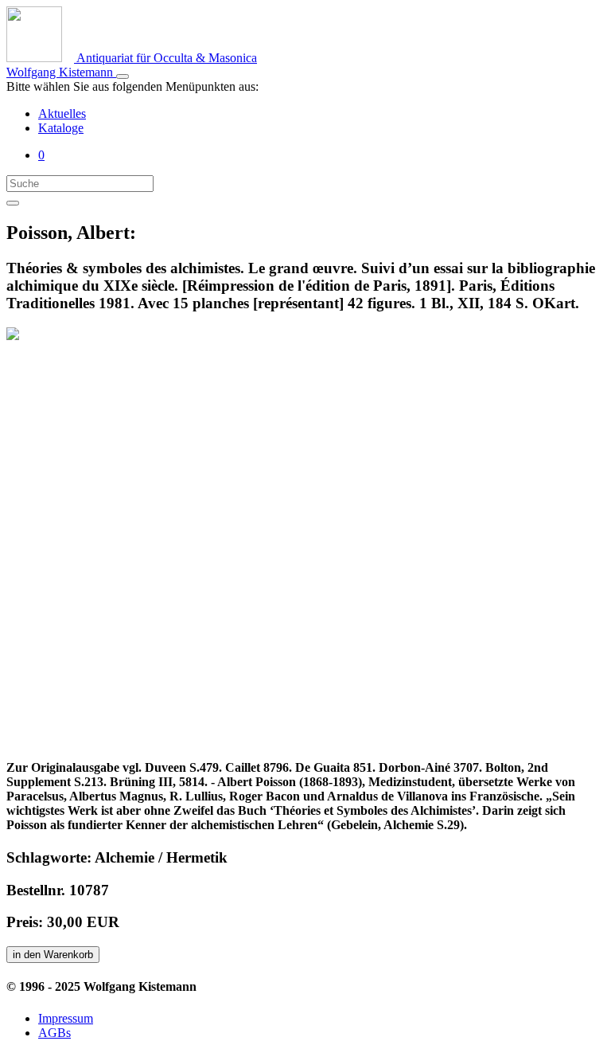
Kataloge (61, 128)
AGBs (54, 1032)
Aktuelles (62, 113)
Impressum (65, 1018)
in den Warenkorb (53, 955)
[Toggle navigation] (122, 76)
